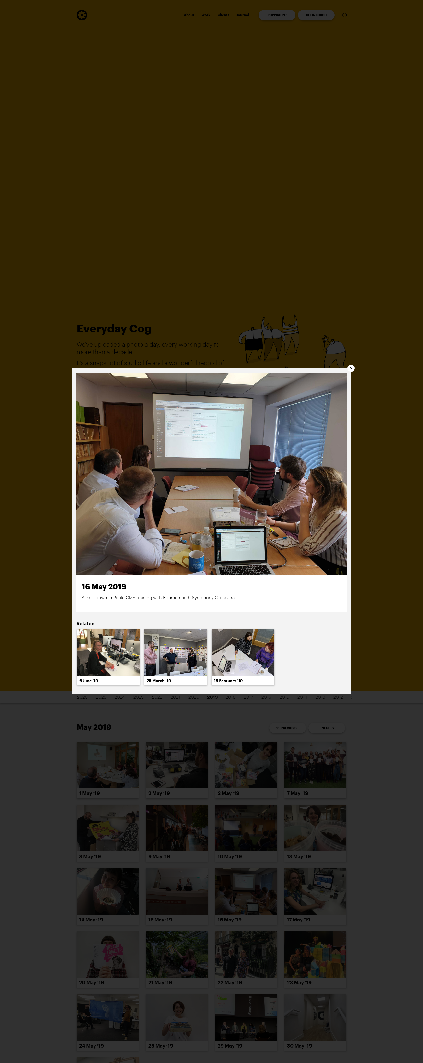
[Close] (351, 368)
